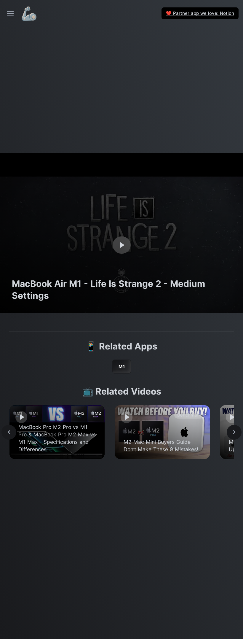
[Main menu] (10, 13)
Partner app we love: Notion (200, 13)
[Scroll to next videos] (234, 432)
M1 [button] (122, 366)
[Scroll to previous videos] (8, 432)
